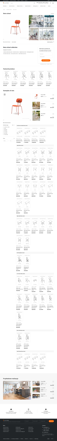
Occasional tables (30, 431)
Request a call (51, 421)
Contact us (26, 0)
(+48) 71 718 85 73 (45, 2)
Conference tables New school (22, 125)
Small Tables (6, 134)
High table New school (21, 215)
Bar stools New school (14, 53)
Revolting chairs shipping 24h (20, 428)
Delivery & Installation (6, 0)
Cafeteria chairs (30, 427)
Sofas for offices (30, 430)
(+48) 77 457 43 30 (39, 2)
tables (5, 128)
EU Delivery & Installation (13, 0)
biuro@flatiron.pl (45, 432)
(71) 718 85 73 (26, 413)
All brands (22, 0)
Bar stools (5, 133)
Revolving (5, 130)
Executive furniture (5, 427)
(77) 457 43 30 (27, 412)
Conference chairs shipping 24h (20, 431)
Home (4, 9)
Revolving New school (20, 252)
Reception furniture (6, 431)
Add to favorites (50, 41)
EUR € (52, 0)
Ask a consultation (46, 60)
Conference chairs (9, 9)
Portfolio (18, 0)
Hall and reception (30, 428)
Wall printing (36, 438)
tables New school (20, 145)
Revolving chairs (18, 427)
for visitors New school (6, 53)
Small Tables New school (22, 53)
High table (5, 129)
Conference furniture (6, 430)
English (48, 0)
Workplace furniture (6, 428)
